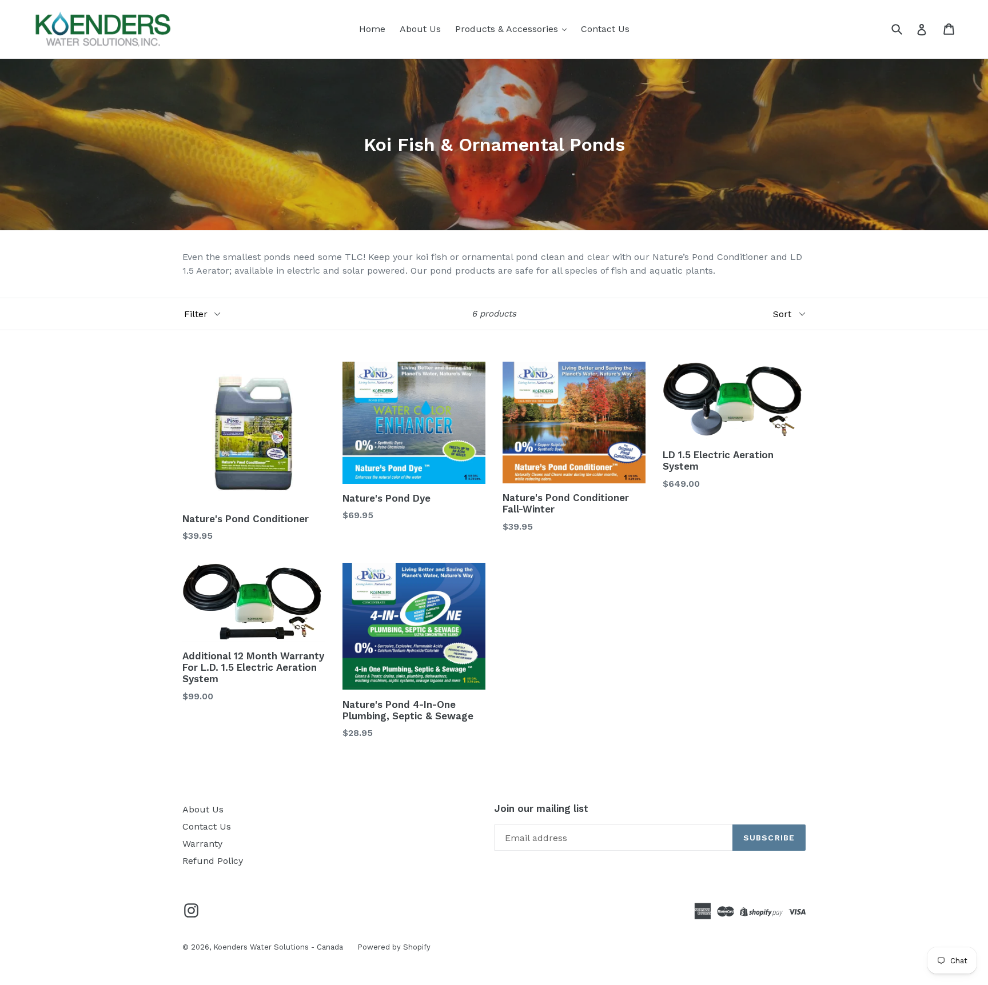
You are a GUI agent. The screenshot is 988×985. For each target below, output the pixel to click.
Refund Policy (212, 860)
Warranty (202, 843)
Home (372, 28)
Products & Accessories (508, 28)
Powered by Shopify (394, 947)
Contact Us (605, 28)
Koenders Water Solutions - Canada (278, 947)
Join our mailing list (541, 808)
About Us (420, 28)
